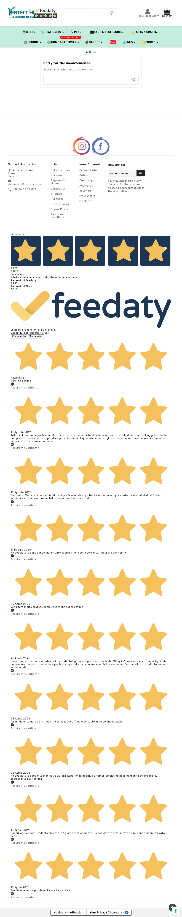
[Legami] (113, 42)
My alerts (85, 201)
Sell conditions (60, 170)
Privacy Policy (60, 204)
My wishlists (87, 196)
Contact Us (58, 188)
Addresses (86, 185)
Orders (83, 175)
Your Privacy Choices (104, 912)
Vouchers (85, 190)
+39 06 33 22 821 (24, 189)
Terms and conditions (58, 216)
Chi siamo (57, 175)
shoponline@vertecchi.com (26, 184)
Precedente (19, 336)
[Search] (112, 13)
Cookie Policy (59, 209)
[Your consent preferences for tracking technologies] (175, 910)
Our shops (57, 199)
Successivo (35, 336)
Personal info (88, 170)
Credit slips (86, 180)
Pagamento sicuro (58, 182)
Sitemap (56, 193)
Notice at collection (68, 912)
